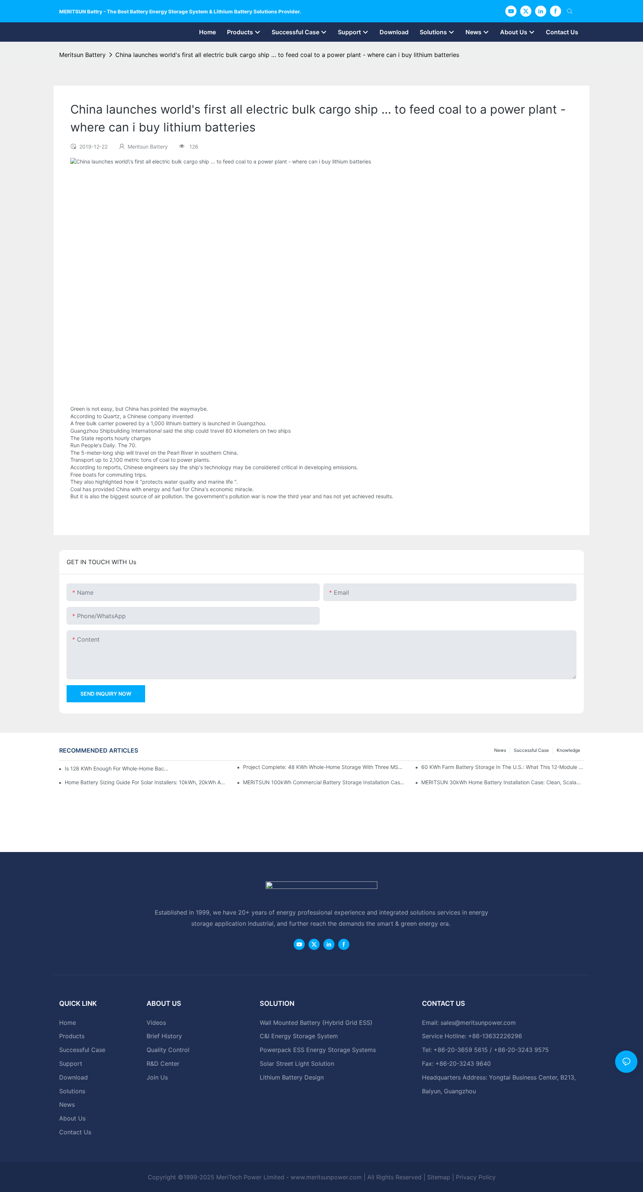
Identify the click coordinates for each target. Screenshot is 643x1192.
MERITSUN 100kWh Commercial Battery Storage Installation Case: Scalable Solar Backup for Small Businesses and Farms (324, 782)
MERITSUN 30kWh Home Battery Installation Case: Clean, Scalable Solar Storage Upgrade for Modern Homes (502, 782)
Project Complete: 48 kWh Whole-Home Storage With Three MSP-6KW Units (324, 767)
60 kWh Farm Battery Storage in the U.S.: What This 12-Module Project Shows (502, 767)
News (500, 750)
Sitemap (438, 1177)
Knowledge (568, 750)
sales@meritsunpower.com (478, 1022)
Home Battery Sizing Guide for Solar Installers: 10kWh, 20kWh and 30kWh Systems (146, 782)
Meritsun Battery (82, 54)
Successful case (531, 750)
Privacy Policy (476, 1177)
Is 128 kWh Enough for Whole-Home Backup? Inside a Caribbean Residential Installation (117, 768)
